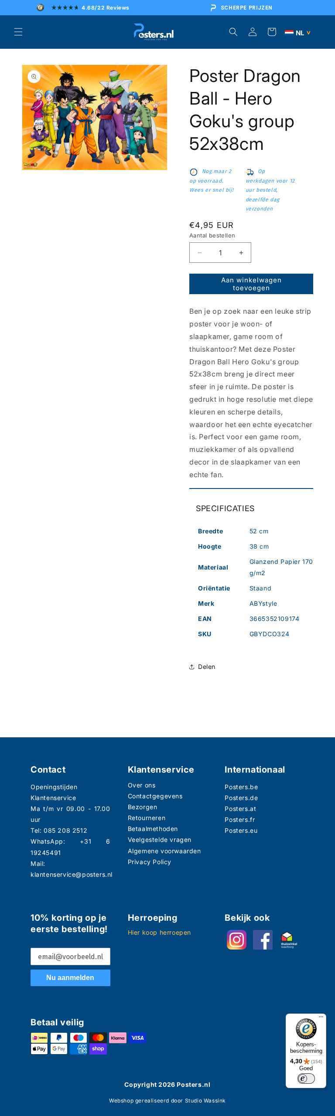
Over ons (142, 785)
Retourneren (147, 817)
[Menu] (321, 1019)
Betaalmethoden (153, 828)
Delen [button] (206, 666)
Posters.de (241, 797)
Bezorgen (142, 807)
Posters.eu (241, 830)
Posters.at (240, 808)
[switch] (306, 1078)
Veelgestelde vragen (159, 839)
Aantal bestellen (212, 235)
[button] (18, 31)
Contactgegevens (155, 796)
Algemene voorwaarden (164, 851)
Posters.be (241, 786)
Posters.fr (240, 819)
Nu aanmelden (70, 977)
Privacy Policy (149, 861)
